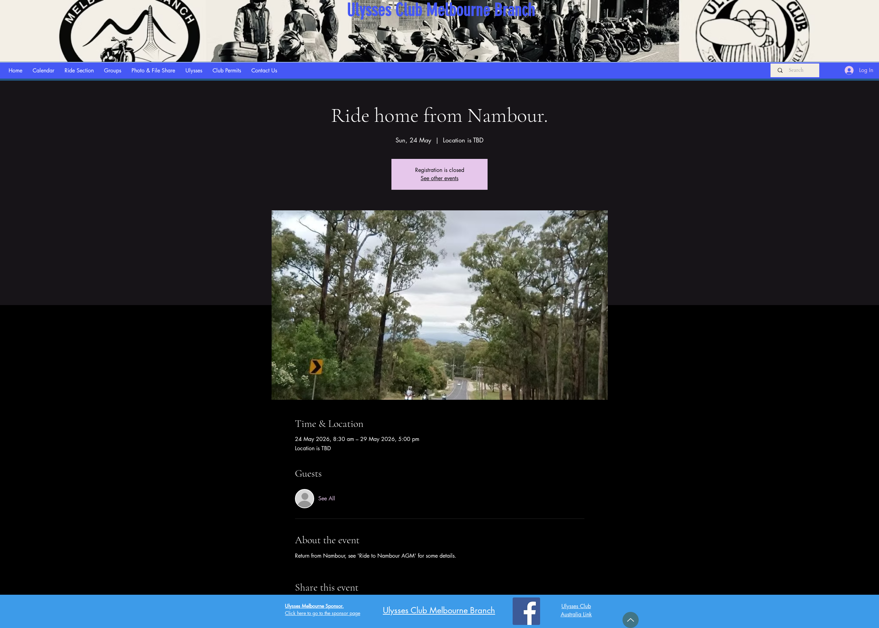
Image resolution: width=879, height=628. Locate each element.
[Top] (631, 620)
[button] (79, 71)
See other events (439, 178)
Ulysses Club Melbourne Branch (439, 610)
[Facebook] (526, 611)
